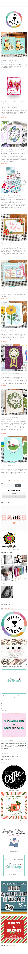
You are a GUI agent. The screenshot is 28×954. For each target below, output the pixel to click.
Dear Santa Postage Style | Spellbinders (12, 195)
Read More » (4, 70)
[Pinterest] (1, 708)
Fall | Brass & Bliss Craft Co (8, 330)
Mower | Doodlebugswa (8, 465)
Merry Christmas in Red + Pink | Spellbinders (14, 102)
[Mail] (1, 703)
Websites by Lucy (13, 945)
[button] (2, 19)
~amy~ (3, 600)
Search (2, 483)
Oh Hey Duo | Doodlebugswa (9, 60)
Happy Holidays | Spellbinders (9, 243)
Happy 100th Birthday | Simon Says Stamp (13, 149)
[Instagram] (1, 706)
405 (18, 480)
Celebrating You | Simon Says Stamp (11, 373)
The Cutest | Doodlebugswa (9, 289)
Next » (21, 480)
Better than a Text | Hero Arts (9, 417)
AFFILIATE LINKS (9, 608)
